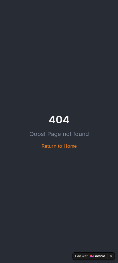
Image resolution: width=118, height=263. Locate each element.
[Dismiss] (111, 256)
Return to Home (59, 146)
